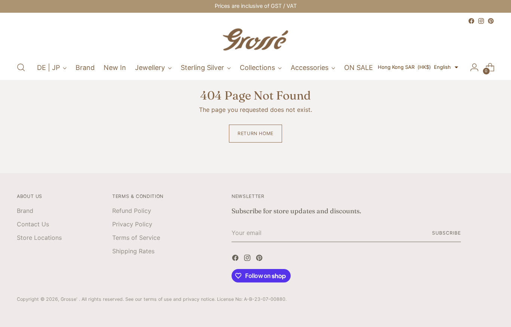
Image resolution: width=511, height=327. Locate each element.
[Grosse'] (255, 40)
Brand (25, 210)
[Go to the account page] (474, 67)
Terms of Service (136, 237)
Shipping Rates (133, 251)
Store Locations (39, 237)
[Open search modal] (20, 67)
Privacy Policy (132, 224)
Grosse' (70, 299)
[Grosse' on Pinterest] (490, 21)
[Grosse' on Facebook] (471, 21)
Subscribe (446, 233)
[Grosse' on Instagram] (481, 21)
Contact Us (33, 224)
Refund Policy (131, 210)
